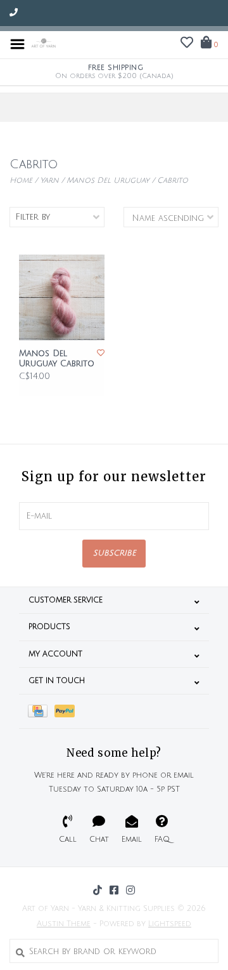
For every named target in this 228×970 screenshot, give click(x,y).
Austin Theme (64, 924)
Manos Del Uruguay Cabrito (56, 358)
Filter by (32, 217)
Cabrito (172, 180)
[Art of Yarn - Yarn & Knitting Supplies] (44, 43)
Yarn (49, 180)
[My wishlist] (186, 44)
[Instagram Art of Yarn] (130, 890)
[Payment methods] (41, 711)
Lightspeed (169, 924)
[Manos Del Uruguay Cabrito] (61, 297)
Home (21, 180)
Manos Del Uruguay (107, 180)
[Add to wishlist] (100, 353)
